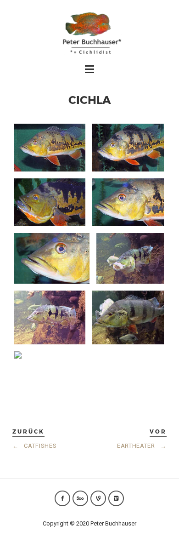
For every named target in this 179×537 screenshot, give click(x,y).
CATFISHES (34, 445)
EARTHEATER (142, 445)
